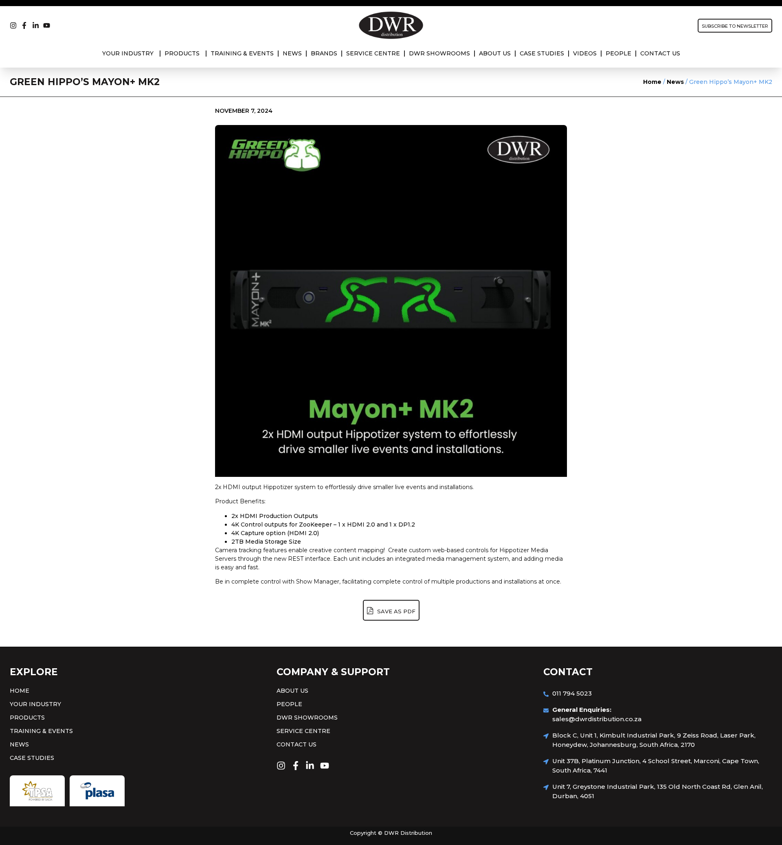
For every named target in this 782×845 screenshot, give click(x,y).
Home (652, 82)
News (675, 82)
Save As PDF (395, 611)
